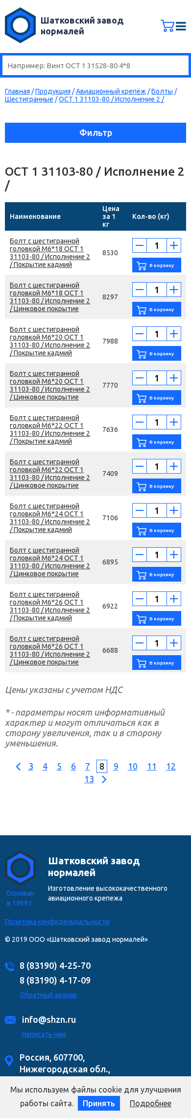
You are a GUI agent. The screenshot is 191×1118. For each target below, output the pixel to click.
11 (152, 766)
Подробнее (150, 1103)
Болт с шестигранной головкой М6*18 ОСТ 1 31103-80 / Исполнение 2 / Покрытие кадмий (50, 252)
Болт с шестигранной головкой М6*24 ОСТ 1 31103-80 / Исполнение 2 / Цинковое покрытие (50, 562)
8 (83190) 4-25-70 (55, 965)
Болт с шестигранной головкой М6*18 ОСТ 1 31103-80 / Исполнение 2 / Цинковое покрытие (50, 297)
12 (171, 766)
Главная (17, 91)
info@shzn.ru (49, 1019)
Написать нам (44, 1034)
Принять (99, 1103)
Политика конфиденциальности (57, 922)
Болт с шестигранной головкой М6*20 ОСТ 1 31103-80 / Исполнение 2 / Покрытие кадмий (50, 341)
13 (89, 779)
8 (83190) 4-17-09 (55, 980)
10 (133, 766)
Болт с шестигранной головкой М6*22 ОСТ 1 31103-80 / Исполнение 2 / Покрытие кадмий (50, 429)
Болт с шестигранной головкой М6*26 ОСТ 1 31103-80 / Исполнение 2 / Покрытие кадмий (50, 606)
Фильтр (95, 132)
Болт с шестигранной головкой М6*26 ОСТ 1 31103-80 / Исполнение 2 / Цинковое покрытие (50, 650)
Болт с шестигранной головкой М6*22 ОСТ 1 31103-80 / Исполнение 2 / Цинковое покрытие (50, 473)
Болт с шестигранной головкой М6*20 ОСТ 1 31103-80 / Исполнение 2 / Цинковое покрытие (50, 385)
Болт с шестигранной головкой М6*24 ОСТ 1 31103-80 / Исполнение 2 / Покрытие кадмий (50, 517)
